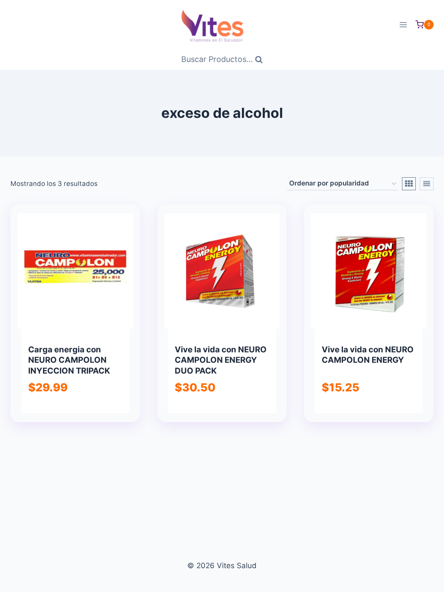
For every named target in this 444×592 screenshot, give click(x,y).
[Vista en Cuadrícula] (409, 183)
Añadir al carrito (74, 411)
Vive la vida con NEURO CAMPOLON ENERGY (368, 355)
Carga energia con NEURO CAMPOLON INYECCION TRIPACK (69, 360)
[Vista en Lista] (427, 183)
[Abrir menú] (403, 24)
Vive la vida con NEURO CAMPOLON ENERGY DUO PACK (221, 360)
